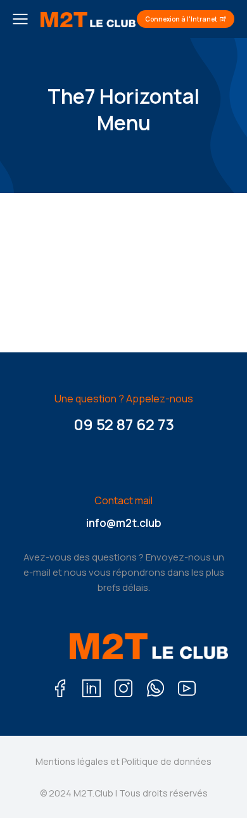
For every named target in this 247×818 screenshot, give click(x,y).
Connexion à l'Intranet (181, 19)
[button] (23, 272)
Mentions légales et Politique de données (123, 761)
